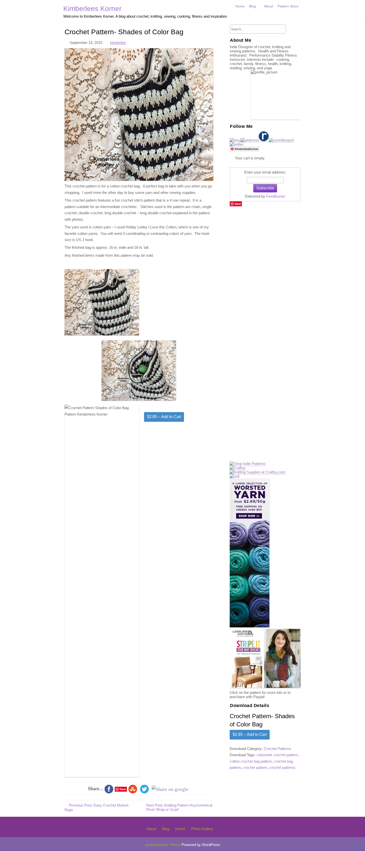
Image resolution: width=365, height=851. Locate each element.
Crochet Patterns (277, 748)
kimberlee (118, 42)
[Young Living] (234, 476)
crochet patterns (282, 767)
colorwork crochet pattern (277, 755)
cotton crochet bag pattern (251, 761)
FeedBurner (275, 196)
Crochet (256, 17)
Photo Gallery (202, 829)
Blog (252, 6)
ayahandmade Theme (163, 845)
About (268, 6)
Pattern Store (288, 6)
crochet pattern (255, 767)
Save (238, 204)
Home (240, 6)
